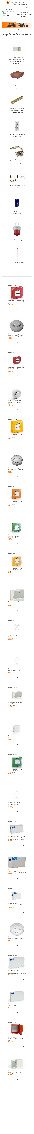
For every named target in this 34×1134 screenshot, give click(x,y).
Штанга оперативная (16, 262)
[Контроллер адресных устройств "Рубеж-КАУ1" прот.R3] (17, 1063)
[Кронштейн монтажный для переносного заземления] (17, 152)
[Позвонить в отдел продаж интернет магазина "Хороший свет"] (2, 7)
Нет (20, 20)
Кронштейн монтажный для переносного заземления (17, 162)
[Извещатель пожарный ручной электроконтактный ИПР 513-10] (17, 293)
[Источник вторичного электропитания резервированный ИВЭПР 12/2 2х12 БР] (17, 862)
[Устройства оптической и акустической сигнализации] (17, 229)
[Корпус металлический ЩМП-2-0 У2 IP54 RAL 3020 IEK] (17, 1030)
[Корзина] (24, 309)
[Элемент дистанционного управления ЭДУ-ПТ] (17, 661)
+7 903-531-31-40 (8, 10)
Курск (28, 7)
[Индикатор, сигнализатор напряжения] (17, 126)
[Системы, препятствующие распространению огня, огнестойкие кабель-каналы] (17, 75)
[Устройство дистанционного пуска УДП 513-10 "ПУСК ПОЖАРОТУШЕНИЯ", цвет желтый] (17, 561)
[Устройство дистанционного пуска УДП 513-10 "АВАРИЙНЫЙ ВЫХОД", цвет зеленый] (17, 762)
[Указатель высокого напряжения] (17, 203)
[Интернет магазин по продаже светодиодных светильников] (17, 3)
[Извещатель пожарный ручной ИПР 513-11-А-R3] (17, 360)
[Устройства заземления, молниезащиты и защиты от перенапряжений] (17, 100)
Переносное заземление (17, 185)
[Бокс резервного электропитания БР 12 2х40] (17, 896)
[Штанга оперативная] (17, 254)
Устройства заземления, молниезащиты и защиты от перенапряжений (17, 110)
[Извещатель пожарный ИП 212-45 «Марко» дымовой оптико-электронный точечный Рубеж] (17, 460)
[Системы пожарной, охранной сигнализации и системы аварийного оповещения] (17, 49)
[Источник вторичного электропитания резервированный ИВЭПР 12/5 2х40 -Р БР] (17, 963)
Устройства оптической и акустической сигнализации (17, 239)
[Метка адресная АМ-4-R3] (17, 594)
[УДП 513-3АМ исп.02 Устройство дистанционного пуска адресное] (17, 628)
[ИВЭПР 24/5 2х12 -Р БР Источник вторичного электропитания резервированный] (17, 795)
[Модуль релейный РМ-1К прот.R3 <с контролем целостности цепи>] (17, 695)
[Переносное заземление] (17, 177)
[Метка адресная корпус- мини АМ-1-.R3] (17, 728)
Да (29, 20)
